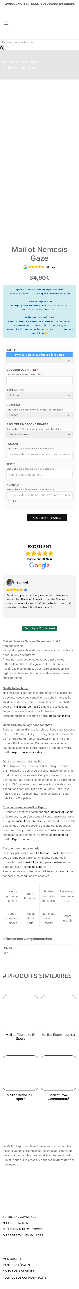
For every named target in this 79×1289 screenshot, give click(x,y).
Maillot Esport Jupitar (59, 1035)
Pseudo (12, 444)
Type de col (15, 390)
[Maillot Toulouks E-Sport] (20, 1012)
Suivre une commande (19, 1216)
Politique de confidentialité (24, 1277)
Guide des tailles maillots (23, 1235)
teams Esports (36, 866)
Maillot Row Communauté (58, 1097)
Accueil (8, 62)
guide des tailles (59, 716)
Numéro (12, 484)
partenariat (61, 871)
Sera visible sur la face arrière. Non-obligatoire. (30, 448)
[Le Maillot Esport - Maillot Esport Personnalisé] (26, 23)
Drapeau (13, 405)
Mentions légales (16, 1265)
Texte (10, 464)
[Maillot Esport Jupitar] (58, 1012)
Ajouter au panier (47, 518)
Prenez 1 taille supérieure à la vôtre (39, 354)
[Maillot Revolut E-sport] (20, 1073)
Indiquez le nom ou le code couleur (24, 374)
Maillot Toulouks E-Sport (21, 1037)
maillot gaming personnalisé (43, 862)
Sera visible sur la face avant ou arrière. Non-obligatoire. (35, 409)
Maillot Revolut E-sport (20, 1097)
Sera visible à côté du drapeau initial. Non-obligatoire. (33, 429)
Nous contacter (15, 1223)
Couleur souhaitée (22, 369)
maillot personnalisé (27, 706)
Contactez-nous (58, 830)
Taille (11, 350)
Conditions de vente (18, 1271)
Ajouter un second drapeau (28, 424)
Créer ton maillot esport (23, 1229)
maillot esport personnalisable (22, 752)
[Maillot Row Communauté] (58, 1073)
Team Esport (29, 62)
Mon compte (12, 1259)
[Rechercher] (2, 47)
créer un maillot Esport (58, 812)
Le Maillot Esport (47, 853)
